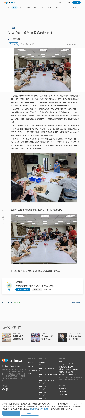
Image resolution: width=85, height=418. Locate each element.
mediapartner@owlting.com (68, 364)
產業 (49, 7)
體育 (35, 7)
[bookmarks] (64, 2)
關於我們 (31, 363)
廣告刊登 (31, 366)
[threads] (7, 389)
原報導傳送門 (76, 302)
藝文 (56, 7)
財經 (7, 7)
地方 (63, 7)
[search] (55, 2)
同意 (11, 413)
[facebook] (3, 389)
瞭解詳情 (37, 290)
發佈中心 (31, 374)
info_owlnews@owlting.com (68, 369)
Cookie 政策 (63, 395)
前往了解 (29, 413)
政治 (21, 7)
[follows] (60, 2)
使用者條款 (62, 389)
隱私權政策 (62, 392)
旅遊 (28, 7)
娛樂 (42, 7)
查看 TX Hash (7, 302)
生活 (14, 7)
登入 (76, 2)
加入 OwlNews (33, 370)
